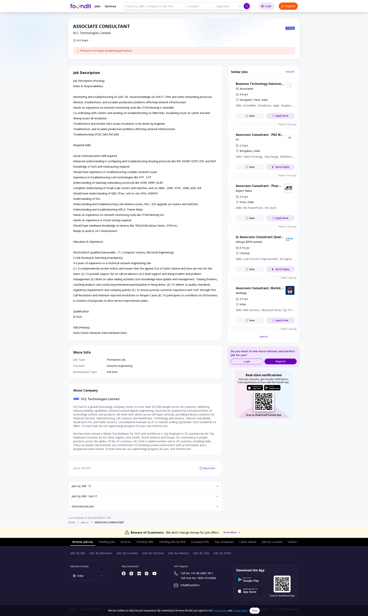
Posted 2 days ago (289, 277)
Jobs (97, 6)
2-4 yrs (244, 145)
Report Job (209, 468)
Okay (254, 610)
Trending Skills (145, 542)
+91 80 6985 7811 (202, 573)
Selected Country (79, 566)
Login (268, 6)
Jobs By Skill (77, 553)
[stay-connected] (124, 573)
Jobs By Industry (178, 553)
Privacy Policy (220, 610)
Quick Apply (282, 167)
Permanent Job (116, 359)
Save (252, 115)
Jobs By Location (127, 553)
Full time (112, 372)
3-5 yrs (244, 299)
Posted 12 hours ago (287, 226)
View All (290, 71)
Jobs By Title (201, 553)
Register (290, 6)
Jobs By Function (153, 553)
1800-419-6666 (206, 578)
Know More (230, 532)
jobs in (85, 522)
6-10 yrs (245, 248)
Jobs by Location (272, 542)
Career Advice (247, 542)
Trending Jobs (106, 542)
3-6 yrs (244, 196)
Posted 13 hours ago (287, 175)
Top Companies (224, 542)
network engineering (119, 366)
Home (71, 522)
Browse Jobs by (82, 542)
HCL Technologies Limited (92, 33)
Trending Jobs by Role (172, 542)
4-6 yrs (244, 94)
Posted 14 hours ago (287, 124)
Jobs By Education (101, 553)
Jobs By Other (222, 553)
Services (110, 6)
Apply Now (282, 115)
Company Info (200, 542)
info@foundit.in (190, 585)
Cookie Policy (240, 610)
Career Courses (297, 542)
